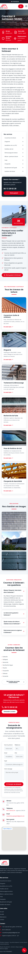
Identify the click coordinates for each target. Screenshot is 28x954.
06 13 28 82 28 (10, 188)
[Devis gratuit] (20, 6)
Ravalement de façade (6, 902)
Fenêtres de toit (4, 888)
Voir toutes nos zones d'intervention (13, 681)
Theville (5, 668)
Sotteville (5, 656)
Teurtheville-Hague (8, 665)
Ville (16, 753)
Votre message (8, 769)
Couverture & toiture (5, 881)
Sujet (5, 761)
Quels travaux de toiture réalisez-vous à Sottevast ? (12, 623)
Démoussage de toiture (6, 891)
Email (5, 753)
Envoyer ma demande (14, 784)
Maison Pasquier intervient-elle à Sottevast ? (12, 591)
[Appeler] (24, 950)
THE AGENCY (9, 951)
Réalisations (3, 917)
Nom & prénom (8, 745)
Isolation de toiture (5, 904)
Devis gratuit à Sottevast (13, 275)
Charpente (3, 899)
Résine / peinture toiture (6, 894)
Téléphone (17, 745)
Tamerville (5, 662)
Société (2, 914)
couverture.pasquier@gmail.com (15, 816)
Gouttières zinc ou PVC (6, 886)
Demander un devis (9, 711)
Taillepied (5, 659)
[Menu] (26, 6)
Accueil (3, 22)
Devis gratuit (14, 193)
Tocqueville (6, 670)
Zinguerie (2, 883)
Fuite (1, 896)
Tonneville (5, 676)
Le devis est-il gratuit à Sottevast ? (11, 614)
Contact (2, 919)
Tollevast (5, 673)
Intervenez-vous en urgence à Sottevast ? (13, 631)
